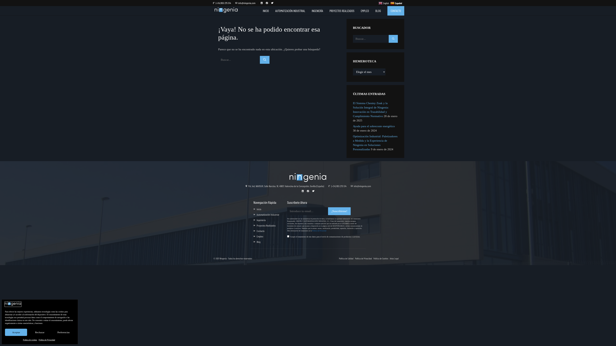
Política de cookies (30, 340)
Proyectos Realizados (341, 11)
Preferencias (63, 332)
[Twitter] (272, 3)
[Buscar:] (239, 59)
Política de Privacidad (47, 340)
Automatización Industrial (290, 11)
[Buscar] (265, 60)
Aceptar (16, 332)
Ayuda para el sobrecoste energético (374, 126)
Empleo (365, 11)
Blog (378, 11)
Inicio (266, 11)
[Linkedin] (261, 3)
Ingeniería (317, 11)
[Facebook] (267, 3)
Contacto (396, 11)
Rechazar (39, 332)
